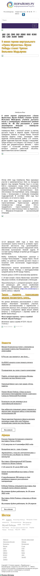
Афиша (24, 542)
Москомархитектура (16, 522)
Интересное (25, 544)
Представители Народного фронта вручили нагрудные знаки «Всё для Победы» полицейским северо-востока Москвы (18, 421)
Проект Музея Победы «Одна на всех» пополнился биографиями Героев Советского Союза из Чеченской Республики (19, 394)
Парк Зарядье (5, 527)
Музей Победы (8, 326)
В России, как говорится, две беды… (15, 357)
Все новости (8, 430)
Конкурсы (6, 544)
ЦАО (3, 34)
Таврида (4, 529)
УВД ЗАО (17, 529)
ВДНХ (9, 520)
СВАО (13, 34)
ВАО (17, 34)
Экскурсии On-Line (9, 542)
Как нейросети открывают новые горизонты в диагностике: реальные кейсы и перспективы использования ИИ (19, 411)
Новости (5, 539)
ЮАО (29, 34)
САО (8, 34)
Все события (8, 509)
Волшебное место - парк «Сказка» (15, 449)
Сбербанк (31, 527)
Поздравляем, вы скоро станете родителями (18, 370)
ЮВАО (23, 34)
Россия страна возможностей (19, 528)
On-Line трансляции (28, 539)
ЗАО (3, 36)
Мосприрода (27, 522)
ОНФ (19, 525)
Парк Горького (26, 524)
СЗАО (8, 36)
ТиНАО (20, 36)
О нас (23, 546)
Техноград (10, 529)
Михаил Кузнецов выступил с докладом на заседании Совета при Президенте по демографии (18, 349)
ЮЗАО (34, 34)
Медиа (5, 546)
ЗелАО (14, 36)
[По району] (20, 2)
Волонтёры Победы (19, 520)
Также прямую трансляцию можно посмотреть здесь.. (20, 296)
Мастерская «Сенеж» (31, 519)
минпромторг (5, 522)
